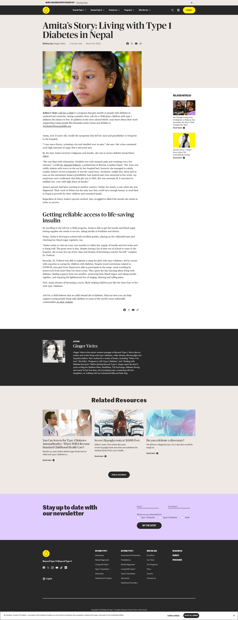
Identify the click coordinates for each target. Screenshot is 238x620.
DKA (45, 156)
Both (187, 518)
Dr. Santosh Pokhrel (70, 165)
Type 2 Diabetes (170, 518)
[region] (119, 615)
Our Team (150, 560)
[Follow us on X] (48, 567)
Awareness (99, 555)
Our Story (150, 555)
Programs (177, 560)
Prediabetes (126, 560)
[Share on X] (132, 43)
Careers (150, 574)
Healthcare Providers (103, 578)
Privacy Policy (132, 610)
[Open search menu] (172, 10)
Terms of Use (142, 610)
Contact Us (151, 578)
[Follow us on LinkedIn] (66, 567)
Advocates (99, 574)
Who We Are (152, 551)
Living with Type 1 (102, 564)
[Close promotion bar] (193, 2)
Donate (189, 10)
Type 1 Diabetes (148, 518)
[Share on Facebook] (127, 43)
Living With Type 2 (128, 569)
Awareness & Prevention (130, 555)
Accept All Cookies (191, 615)
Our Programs (152, 564)
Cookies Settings (173, 615)
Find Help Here (82, 3)
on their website (64, 302)
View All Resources (119, 475)
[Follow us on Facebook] (44, 567)
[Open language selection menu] (178, 10)
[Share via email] (136, 43)
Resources (177, 551)
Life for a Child (66, 113)
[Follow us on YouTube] (57, 567)
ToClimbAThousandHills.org (57, 126)
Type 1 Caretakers (102, 569)
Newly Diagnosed (102, 560)
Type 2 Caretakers (128, 574)
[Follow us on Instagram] (52, 567)
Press (149, 569)
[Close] (234, 615)
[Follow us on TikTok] (61, 567)
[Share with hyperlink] (140, 44)
